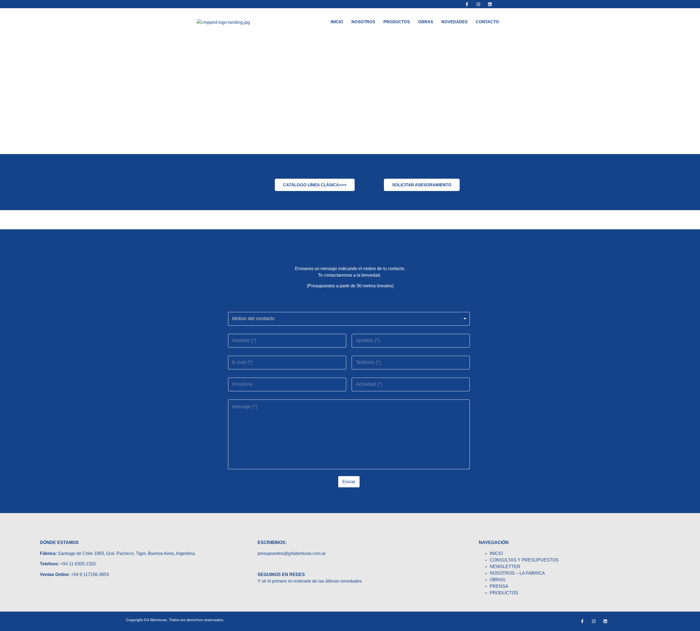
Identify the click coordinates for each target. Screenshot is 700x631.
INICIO (337, 21)
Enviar (348, 481)
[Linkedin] (490, 4)
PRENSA (499, 586)
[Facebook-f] (467, 4)
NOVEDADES (454, 21)
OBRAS (425, 21)
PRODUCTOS (396, 21)
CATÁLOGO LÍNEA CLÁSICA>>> (314, 185)
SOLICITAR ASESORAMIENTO (421, 185)
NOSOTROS (363, 21)
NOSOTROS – (505, 573)
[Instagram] (478, 4)
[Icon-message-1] (501, 4)
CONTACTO (487, 21)
